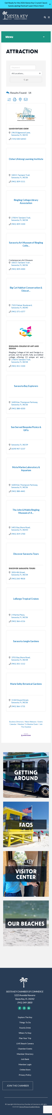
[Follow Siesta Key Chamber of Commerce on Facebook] (19, 1008)
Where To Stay (25, 1033)
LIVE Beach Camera (25, 1043)
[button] (7, 92)
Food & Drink (25, 1027)
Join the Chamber (18, 1085)
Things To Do (25, 1022)
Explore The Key (25, 1017)
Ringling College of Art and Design (24, 347)
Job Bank (25, 1059)
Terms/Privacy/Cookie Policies (29, 1107)
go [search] (27, 79)
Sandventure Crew (19, 128)
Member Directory (25, 1054)
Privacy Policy (25, 1075)
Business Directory (16, 722)
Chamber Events (25, 1048)
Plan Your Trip (25, 1038)
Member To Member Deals (28, 724)
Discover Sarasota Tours (22, 568)
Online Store (25, 1069)
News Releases (30, 722)
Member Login (25, 1064)
